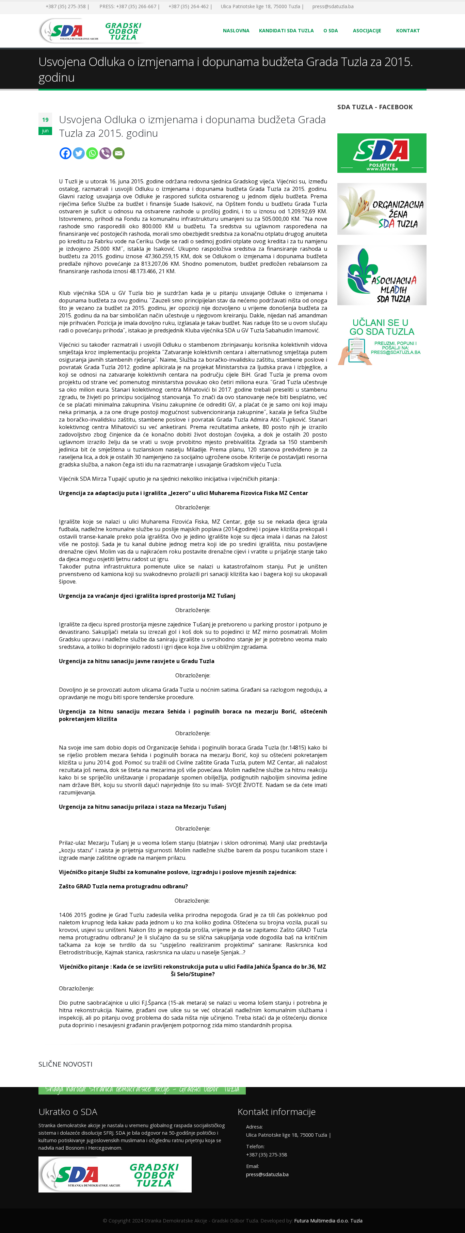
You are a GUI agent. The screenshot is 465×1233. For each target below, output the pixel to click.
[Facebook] (362, 7)
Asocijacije (367, 30)
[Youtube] (382, 7)
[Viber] (105, 153)
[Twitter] (372, 7)
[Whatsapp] (92, 153)
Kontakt (408, 30)
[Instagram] (392, 7)
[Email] (119, 153)
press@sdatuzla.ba (267, 1174)
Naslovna (236, 30)
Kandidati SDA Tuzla (286, 30)
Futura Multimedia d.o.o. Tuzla (328, 1220)
